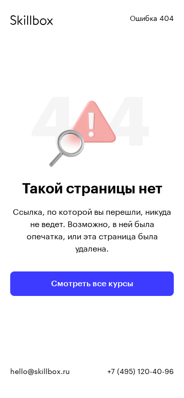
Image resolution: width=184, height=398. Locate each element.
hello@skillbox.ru (40, 372)
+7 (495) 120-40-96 (140, 372)
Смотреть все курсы (92, 284)
